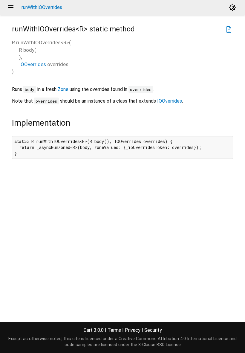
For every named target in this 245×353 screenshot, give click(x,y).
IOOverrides (32, 64)
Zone (63, 89)
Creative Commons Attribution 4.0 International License (173, 338)
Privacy (132, 330)
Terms (114, 330)
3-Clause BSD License (159, 344)
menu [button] (10, 7)
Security (153, 330)
